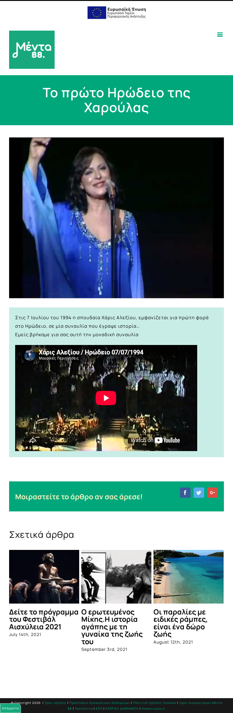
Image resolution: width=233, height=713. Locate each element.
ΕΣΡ (99, 702)
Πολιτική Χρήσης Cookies (154, 697)
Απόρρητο (10, 708)
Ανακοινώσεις (153, 702)
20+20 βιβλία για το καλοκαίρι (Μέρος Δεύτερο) (82, 619)
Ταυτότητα (84, 702)
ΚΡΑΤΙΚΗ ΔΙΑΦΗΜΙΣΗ (122, 702)
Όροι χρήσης (55, 697)
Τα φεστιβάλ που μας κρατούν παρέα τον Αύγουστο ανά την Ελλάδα (155, 623)
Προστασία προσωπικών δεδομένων (99, 697)
